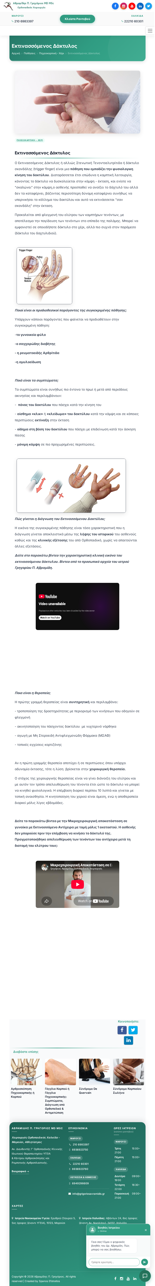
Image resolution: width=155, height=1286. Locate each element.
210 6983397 (23, 21)
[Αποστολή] (144, 1262)
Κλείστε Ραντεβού (77, 18)
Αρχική (16, 53)
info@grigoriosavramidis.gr (88, 1193)
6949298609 (80, 1183)
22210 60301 (133, 21)
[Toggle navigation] (150, 31)
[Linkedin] (140, 6)
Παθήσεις (29, 53)
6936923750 (79, 1149)
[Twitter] (148, 6)
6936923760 (79, 1168)
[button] (145, 1276)
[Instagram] (123, 6)
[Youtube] (132, 6)
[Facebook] (115, 6)
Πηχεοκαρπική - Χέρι (51, 53)
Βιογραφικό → (20, 1171)
